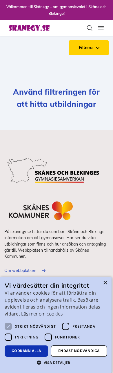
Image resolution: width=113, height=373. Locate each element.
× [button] (105, 283)
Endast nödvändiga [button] (79, 350)
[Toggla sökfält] (89, 27)
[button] (56, 362)
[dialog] (56, 325)
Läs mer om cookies (41, 314)
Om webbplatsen (20, 270)
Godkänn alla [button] (26, 350)
